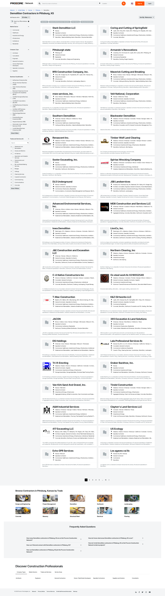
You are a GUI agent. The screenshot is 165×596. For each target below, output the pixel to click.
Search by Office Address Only (20, 22)
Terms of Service (51, 591)
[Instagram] (146, 592)
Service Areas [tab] (58, 572)
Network (29, 3)
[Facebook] (139, 592)
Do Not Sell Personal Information (64, 591)
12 (105, 480)
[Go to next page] (109, 480)
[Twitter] (142, 592)
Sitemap (75, 591)
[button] (11, 30)
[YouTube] (150, 592)
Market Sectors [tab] (33, 572)
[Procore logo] (16, 3)
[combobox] (111, 3)
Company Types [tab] (21, 572)
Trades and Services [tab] (46, 572)
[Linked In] (136, 592)
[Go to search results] (28, 143)
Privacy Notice (41, 591)
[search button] (124, 3)
